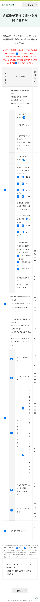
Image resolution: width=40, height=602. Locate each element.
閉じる (30, 4)
